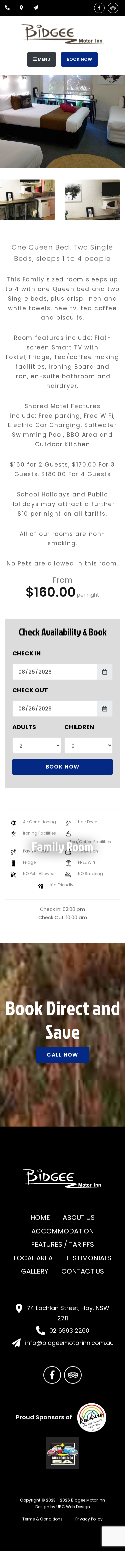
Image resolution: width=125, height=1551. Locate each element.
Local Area (33, 1258)
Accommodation (62, 1231)
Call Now (62, 1055)
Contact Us (82, 1271)
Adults (24, 727)
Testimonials (88, 1258)
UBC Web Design (73, 1507)
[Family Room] (27, 200)
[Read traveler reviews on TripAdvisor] (113, 8)
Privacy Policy (89, 1519)
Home (40, 1217)
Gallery (34, 1271)
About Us (79, 1217)
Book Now (79, 59)
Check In (26, 653)
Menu (43, 59)
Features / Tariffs (62, 1244)
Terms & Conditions (42, 1519)
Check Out (30, 690)
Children (79, 727)
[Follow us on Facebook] (99, 8)
